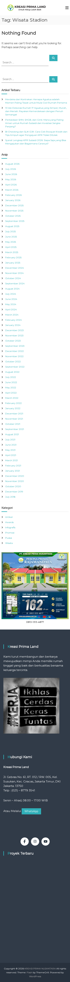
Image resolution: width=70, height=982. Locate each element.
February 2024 (13, 319)
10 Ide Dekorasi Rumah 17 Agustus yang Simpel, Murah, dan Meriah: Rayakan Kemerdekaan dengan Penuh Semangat (36, 111)
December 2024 (14, 267)
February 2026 (13, 195)
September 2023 (14, 345)
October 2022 (13, 361)
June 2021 (10, 444)
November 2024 (14, 273)
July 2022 (10, 377)
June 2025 (11, 236)
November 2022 (14, 356)
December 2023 (14, 330)
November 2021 (14, 418)
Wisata (9, 543)
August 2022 (12, 372)
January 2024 (13, 325)
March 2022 (11, 398)
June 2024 (11, 299)
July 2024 (10, 293)
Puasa (8, 537)
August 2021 (12, 434)
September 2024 (15, 283)
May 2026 (10, 179)
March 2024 (11, 314)
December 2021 (14, 413)
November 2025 (14, 210)
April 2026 (11, 184)
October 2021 (12, 424)
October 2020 (13, 486)
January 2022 (12, 408)
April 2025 (10, 247)
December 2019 (14, 491)
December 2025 (14, 205)
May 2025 (10, 241)
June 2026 (11, 174)
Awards (9, 522)
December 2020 (14, 476)
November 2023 (14, 335)
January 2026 (12, 200)
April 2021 (10, 455)
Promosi (9, 532)
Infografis (10, 527)
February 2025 (13, 257)
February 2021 (13, 465)
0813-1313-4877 (35, 621)
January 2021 (12, 470)
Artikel (9, 517)
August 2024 (12, 288)
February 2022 (13, 403)
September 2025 (14, 221)
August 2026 (12, 163)
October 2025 (13, 215)
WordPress (35, 976)
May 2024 (10, 304)
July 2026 (10, 169)
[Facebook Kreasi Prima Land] (25, 841)
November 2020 (14, 481)
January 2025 (12, 262)
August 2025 (12, 226)
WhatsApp (31, 811)
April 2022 (11, 392)
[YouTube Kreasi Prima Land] (45, 841)
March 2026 (11, 189)
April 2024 (11, 309)
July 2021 (10, 439)
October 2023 (13, 340)
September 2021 (14, 429)
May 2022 (10, 387)
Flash (29, 972)
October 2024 (13, 278)
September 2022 (14, 366)
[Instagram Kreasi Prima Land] (35, 841)
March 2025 (11, 252)
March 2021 (11, 460)
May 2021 (10, 450)
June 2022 (11, 382)
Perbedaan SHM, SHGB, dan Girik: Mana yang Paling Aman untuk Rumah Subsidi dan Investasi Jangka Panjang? (34, 123)
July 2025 (10, 231)
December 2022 (14, 351)
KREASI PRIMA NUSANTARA (40, 968)
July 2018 (10, 496)
